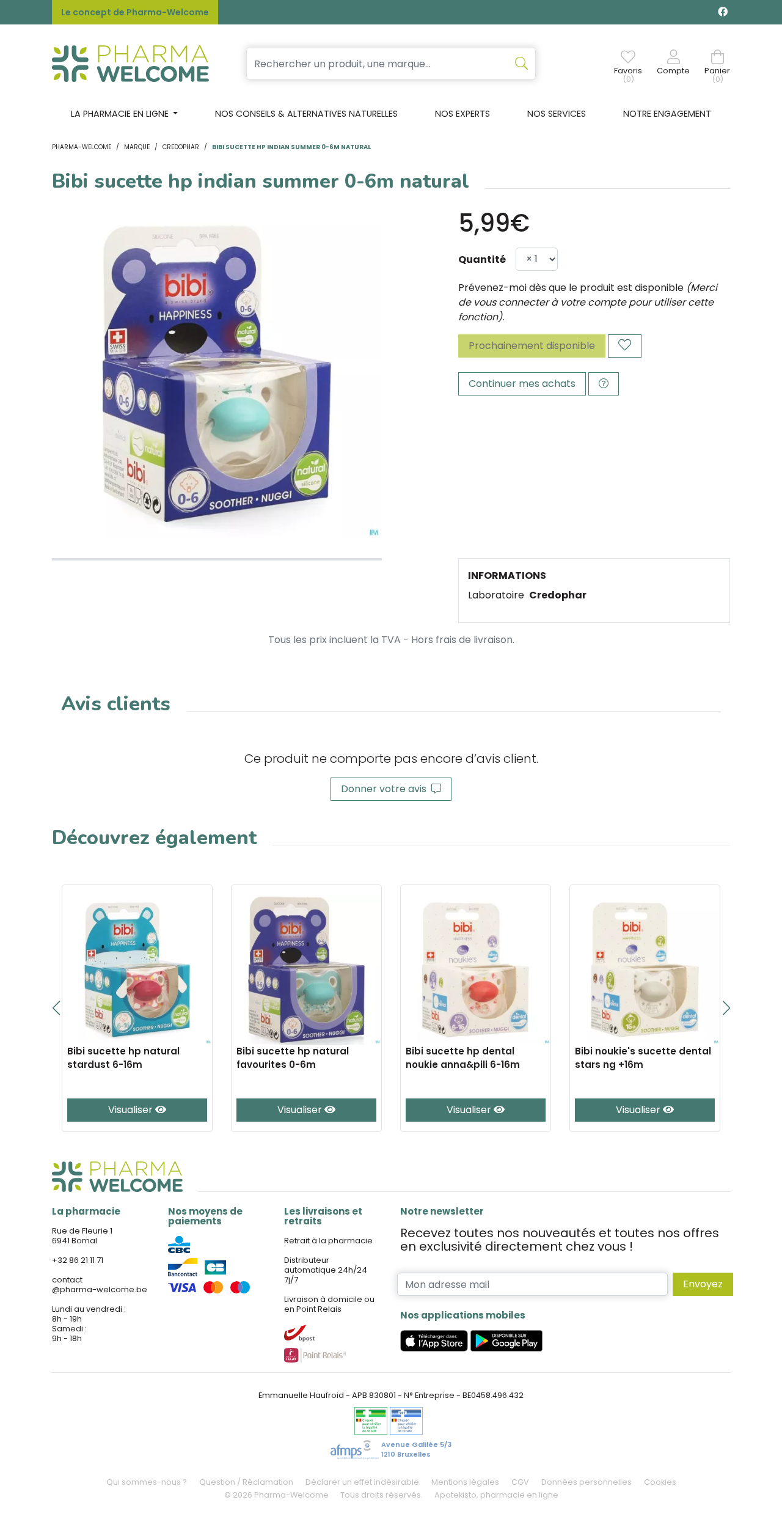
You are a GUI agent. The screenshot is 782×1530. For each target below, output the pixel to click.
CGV (520, 1482)
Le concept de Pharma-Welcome (135, 12)
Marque (137, 147)
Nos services (556, 114)
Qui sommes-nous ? (146, 1482)
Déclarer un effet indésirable (362, 1482)
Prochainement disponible (532, 346)
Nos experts (462, 114)
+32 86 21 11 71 (77, 1260)
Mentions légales (465, 1482)
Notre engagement (667, 114)
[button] (56, 1008)
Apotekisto (496, 1495)
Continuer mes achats (522, 384)
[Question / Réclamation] (603, 383)
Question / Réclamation (246, 1482)
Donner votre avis (386, 789)
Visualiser (131, 1110)
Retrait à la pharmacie (328, 1240)
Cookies (660, 1482)
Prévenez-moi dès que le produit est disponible (571, 288)
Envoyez (703, 1284)
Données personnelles (586, 1482)
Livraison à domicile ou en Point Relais (329, 1304)
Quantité (482, 259)
